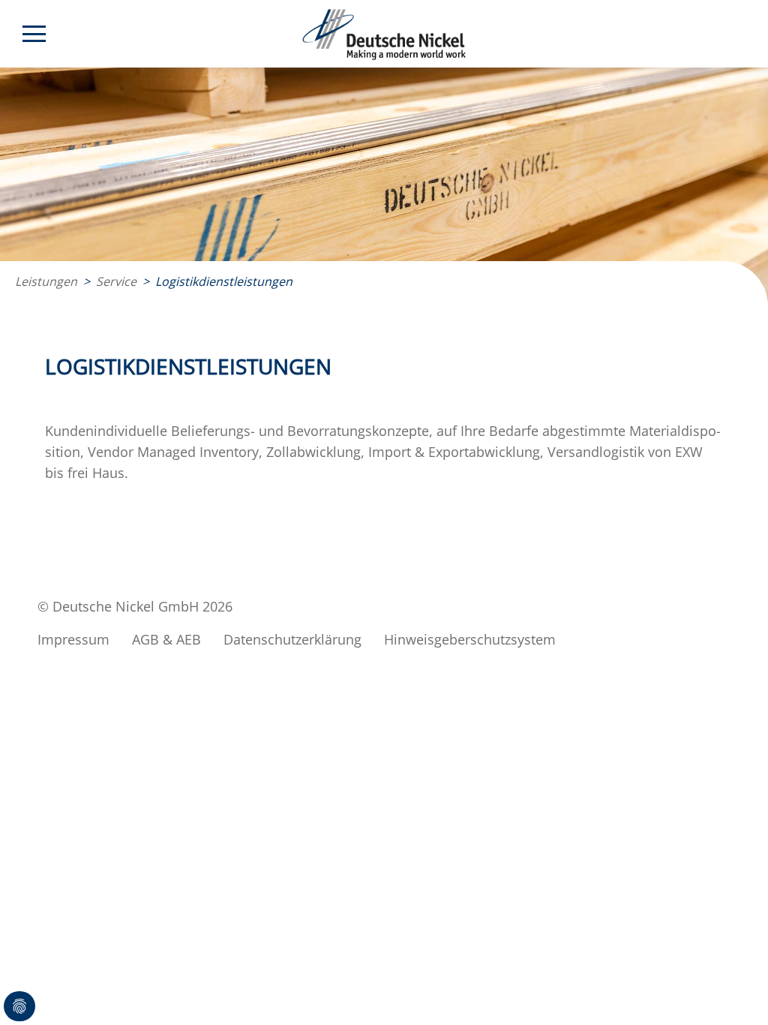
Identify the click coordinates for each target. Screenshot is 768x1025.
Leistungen (46, 281)
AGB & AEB (166, 639)
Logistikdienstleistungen (223, 281)
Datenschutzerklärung (293, 639)
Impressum (74, 639)
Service (116, 281)
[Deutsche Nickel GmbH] (384, 34)
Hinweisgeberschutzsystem (470, 639)
